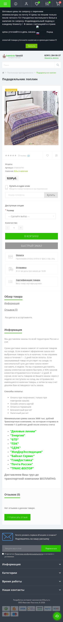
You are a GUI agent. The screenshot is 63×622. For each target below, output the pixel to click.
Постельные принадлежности (20, 72)
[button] (26, 3)
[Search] (58, 65)
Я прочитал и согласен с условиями (29, 555)
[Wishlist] (47, 155)
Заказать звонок (51, 58)
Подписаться (51, 548)
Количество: (11, 222)
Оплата (20, 255)
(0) (28, 155)
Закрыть (31, 46)
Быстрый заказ (31, 245)
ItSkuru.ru (46, 600)
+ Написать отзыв (17, 517)
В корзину (31, 236)
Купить (51, 195)
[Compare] (56, 155)
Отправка (21, 267)
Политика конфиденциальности (29, 554)
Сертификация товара (28, 280)
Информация (11, 303)
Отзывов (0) (11, 309)
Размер (9, 210)
